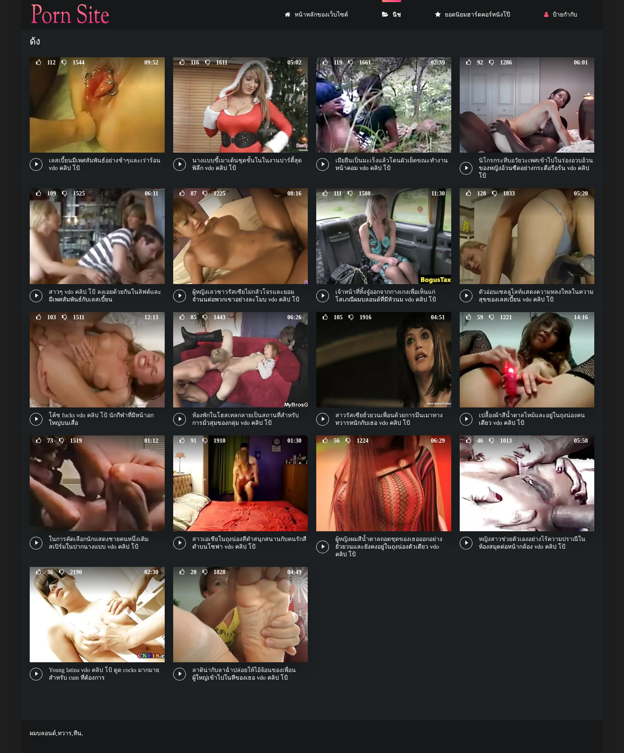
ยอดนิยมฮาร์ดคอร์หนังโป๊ (477, 14)
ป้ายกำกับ (565, 14)
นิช (397, 14)
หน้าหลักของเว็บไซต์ (321, 14)
